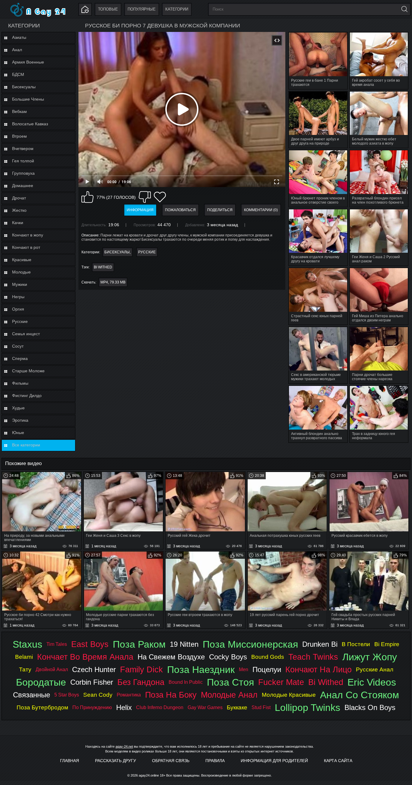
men (243, 669)
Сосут (18, 346)
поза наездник (201, 669)
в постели (356, 644)
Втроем (19, 136)
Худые (18, 407)
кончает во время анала (85, 656)
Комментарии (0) (261, 210)
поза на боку (171, 694)
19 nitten (184, 644)
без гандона (140, 682)
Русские (20, 321)
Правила (215, 760)
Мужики (19, 284)
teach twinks (313, 656)
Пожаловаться (180, 210)
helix (124, 707)
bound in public (186, 682)
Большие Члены (28, 99)
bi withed (103, 267)
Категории (176, 9)
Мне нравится (87, 197)
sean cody (98, 695)
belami (24, 657)
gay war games (205, 707)
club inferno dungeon (159, 707)
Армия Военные (28, 62)
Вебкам (19, 111)
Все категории (26, 445)
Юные (18, 432)
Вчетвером (22, 148)
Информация (140, 210)
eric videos (371, 682)
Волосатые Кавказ (30, 123)
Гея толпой (23, 160)
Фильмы (20, 383)
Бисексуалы (24, 86)
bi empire (386, 644)
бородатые (41, 682)
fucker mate (281, 682)
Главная (69, 760)
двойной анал (52, 669)
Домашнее (22, 185)
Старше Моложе (28, 370)
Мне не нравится (145, 197)
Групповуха (23, 173)
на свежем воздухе (171, 657)
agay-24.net (124, 746)
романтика (129, 694)
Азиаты (19, 37)
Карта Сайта (338, 760)
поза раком (139, 644)
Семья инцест (26, 333)
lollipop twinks (307, 707)
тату (25, 669)
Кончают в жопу (27, 235)
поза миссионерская (250, 644)
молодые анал (229, 694)
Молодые (21, 272)
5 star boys (66, 694)
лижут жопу (369, 657)
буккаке (237, 707)
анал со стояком (359, 695)
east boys (90, 644)
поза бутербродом (42, 707)
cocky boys (228, 657)
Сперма (20, 358)
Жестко (19, 210)
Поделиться (220, 210)
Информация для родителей (274, 760)
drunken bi (320, 644)
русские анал (374, 669)
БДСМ (18, 74)
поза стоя (230, 682)
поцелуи (266, 669)
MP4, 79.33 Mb (112, 282)
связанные (31, 695)
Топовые (108, 9)
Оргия (18, 309)
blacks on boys (369, 707)
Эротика (20, 420)
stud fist (261, 707)
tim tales (56, 644)
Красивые (21, 259)
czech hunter (94, 669)
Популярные (142, 9)
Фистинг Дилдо (27, 395)
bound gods (267, 657)
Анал (17, 49)
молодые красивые (289, 695)
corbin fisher (91, 682)
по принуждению (92, 707)
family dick (141, 669)
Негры (18, 296)
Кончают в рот (26, 247)
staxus (27, 644)
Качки (17, 222)
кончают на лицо (318, 669)
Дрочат (19, 197)
